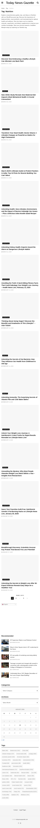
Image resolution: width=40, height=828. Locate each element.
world (5, 797)
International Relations (9, 769)
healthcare (6, 766)
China (25, 750)
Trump (5, 794)
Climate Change (8, 753)
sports (27, 785)
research (28, 782)
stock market (19, 788)
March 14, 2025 (7, 178)
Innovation (17, 766)
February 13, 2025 (7, 290)
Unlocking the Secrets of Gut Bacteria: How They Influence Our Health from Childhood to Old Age (18, 361)
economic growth (8, 756)
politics (5, 782)
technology (6, 791)
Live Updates (7, 775)
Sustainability (31, 788)
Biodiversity (15, 750)
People (5, 467)
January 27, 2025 (7, 552)
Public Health (17, 782)
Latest (5, 772)
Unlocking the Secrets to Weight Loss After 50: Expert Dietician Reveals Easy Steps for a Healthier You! (19, 585)
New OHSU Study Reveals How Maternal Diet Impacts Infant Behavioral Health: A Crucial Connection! (18, 97)
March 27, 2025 (7, 63)
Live (33, 772)
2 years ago (15, 669)
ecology (32, 753)
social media (17, 785)
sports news (7, 788)
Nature (31, 775)
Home (2, 8)
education (17, 760)
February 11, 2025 (7, 366)
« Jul (2, 740)
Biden (5, 750)
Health (5, 91)
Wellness (25, 794)
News (5, 779)
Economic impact (23, 756)
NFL (13, 779)
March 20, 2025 (7, 140)
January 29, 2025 (7, 516)
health (26, 763)
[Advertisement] (20, 619)
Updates (15, 794)
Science (5, 543)
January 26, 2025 (7, 590)
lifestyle (25, 772)
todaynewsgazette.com (22, 819)
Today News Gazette (20, 2)
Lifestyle (6, 55)
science (6, 785)
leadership (15, 772)
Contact (16, 810)
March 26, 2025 (7, 101)
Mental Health (20, 775)
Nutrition (11, 8)
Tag (7, 8)
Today (17, 791)
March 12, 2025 (7, 216)
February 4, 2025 (7, 478)
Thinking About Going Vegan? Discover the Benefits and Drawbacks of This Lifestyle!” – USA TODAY (18, 323)
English (5, 604)
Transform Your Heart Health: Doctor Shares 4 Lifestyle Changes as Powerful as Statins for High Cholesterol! (18, 135)
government (16, 763)
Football (5, 763)
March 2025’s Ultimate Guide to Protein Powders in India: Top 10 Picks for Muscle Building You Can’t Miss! (19, 173)
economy (6, 760)
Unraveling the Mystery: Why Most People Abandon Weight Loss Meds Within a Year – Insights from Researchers (18, 473)
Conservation (21, 753)
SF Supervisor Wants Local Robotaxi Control (23, 640)
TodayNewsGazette (29, 791)
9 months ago (15, 642)
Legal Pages (22, 810)
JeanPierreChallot (26, 769)
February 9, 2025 (7, 402)
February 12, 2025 (7, 328)
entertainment (28, 760)
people (31, 779)
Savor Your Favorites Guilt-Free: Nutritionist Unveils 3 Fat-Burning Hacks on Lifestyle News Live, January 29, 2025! (19, 511)
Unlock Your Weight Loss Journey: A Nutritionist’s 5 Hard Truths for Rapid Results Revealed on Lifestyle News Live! (18, 435)
